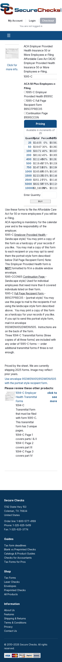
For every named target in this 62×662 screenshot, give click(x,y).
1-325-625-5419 (22, 525)
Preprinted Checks (15, 590)
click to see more (52, 397)
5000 (28, 183)
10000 (29, 188)
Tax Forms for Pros (15, 561)
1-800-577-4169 (26, 521)
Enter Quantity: (32, 194)
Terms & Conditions (15, 622)
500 (28, 163)
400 (28, 159)
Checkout (48, 20)
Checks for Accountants (18, 557)
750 (29, 167)
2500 (28, 179)
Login (32, 20)
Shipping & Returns (15, 618)
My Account (15, 20)
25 (29, 142)
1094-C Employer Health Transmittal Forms (26, 397)
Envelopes (10, 586)
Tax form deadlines (15, 545)
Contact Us (10, 630)
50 (29, 146)
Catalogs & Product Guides (19, 553)
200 (28, 155)
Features (9, 614)
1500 (28, 175)
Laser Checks (12, 581)
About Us (9, 610)
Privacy (8, 626)
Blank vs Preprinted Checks (20, 549)
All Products (11, 594)
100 (28, 150)
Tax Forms (10, 577)
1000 (28, 171)
